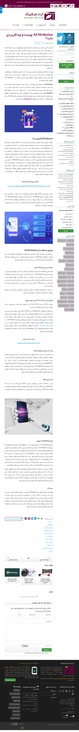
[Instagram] (60, 6)
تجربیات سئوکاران (70, 273)
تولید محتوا (68, 225)
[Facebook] (72, 6)
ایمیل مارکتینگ (70, 281)
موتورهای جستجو (68, 130)
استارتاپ (70, 119)
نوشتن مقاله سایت (70, 241)
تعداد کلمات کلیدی (70, 245)
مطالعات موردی (69, 128)
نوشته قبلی (12, 559)
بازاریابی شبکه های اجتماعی (63, 305)
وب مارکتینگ (16, 690)
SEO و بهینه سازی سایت (66, 94)
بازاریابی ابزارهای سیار (66, 114)
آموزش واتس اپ (62, 261)
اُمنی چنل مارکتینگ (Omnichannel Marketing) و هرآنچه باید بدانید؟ (29, 186)
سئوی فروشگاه (70, 301)
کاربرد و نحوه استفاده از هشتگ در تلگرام (65, 175)
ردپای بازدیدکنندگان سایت (68, 249)
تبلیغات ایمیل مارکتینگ (14, 694)
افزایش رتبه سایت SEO (14, 704)
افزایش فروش (70, 297)
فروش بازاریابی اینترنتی (69, 310)
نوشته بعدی (44, 559)
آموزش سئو (64, 289)
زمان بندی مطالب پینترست (68, 257)
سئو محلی (71, 305)
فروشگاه (52, 690)
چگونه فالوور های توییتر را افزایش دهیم (65, 194)
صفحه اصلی (62, 24)
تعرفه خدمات (28, 24)
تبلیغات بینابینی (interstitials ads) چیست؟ (65, 156)
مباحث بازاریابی (67, 217)
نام (19, 614)
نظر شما (49, 621)
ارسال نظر (47, 649)
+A (36, 43)
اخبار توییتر (62, 293)
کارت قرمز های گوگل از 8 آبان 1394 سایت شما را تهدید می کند (65, 183)
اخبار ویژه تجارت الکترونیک (65, 133)
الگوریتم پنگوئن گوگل (62, 277)
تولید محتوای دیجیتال (67, 103)
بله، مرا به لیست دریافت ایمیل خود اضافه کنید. (36, 653)
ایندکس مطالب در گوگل (62, 281)
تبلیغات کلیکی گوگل (62, 285)
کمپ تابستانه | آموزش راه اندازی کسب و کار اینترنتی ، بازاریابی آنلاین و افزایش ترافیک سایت (39, 2)
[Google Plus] (64, 6)
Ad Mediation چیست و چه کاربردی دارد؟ (66, 146)
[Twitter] (68, 6)
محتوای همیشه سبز (70, 261)
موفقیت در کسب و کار (65, 219)
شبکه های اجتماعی (67, 106)
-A (39, 43)
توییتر (69, 277)
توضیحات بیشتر (10, 680)
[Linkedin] (52, 6)
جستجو (66, 81)
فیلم (54, 694)
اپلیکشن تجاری (70, 289)
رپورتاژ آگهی (69, 125)
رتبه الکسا (70, 136)
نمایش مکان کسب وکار (69, 253)
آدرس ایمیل (32, 614)
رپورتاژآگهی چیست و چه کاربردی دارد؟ (30, 710)
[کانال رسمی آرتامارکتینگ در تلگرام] (65, 39)
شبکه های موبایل (68, 117)
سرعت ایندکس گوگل (69, 265)
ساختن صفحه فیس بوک (62, 301)
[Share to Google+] (29, 518)
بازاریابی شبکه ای (68, 111)
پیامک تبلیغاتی (16, 701)
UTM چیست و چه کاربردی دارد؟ (66, 164)
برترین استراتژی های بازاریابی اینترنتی (28, 342)
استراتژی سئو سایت (61, 273)
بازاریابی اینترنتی (16, 715)
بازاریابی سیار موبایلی (15, 718)
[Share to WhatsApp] (38, 518)
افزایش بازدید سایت (61, 241)
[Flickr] (59, 691)
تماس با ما (16, 24)
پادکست (53, 697)
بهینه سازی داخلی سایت (69, 269)
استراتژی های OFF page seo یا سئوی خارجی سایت (65, 199)
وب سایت (48, 614)
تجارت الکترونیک (64, 297)
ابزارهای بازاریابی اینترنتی (65, 99)
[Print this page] (41, 518)
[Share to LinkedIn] (35, 518)
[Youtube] (56, 6)
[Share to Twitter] (32, 518)
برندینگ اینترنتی (68, 109)
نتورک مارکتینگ (70, 285)
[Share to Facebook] (26, 518)
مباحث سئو (68, 214)
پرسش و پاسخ (69, 122)
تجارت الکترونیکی (68, 91)
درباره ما (52, 24)
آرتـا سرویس (42, 24)
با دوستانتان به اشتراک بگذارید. (13, 519)
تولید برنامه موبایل (15, 697)
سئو (72, 277)
